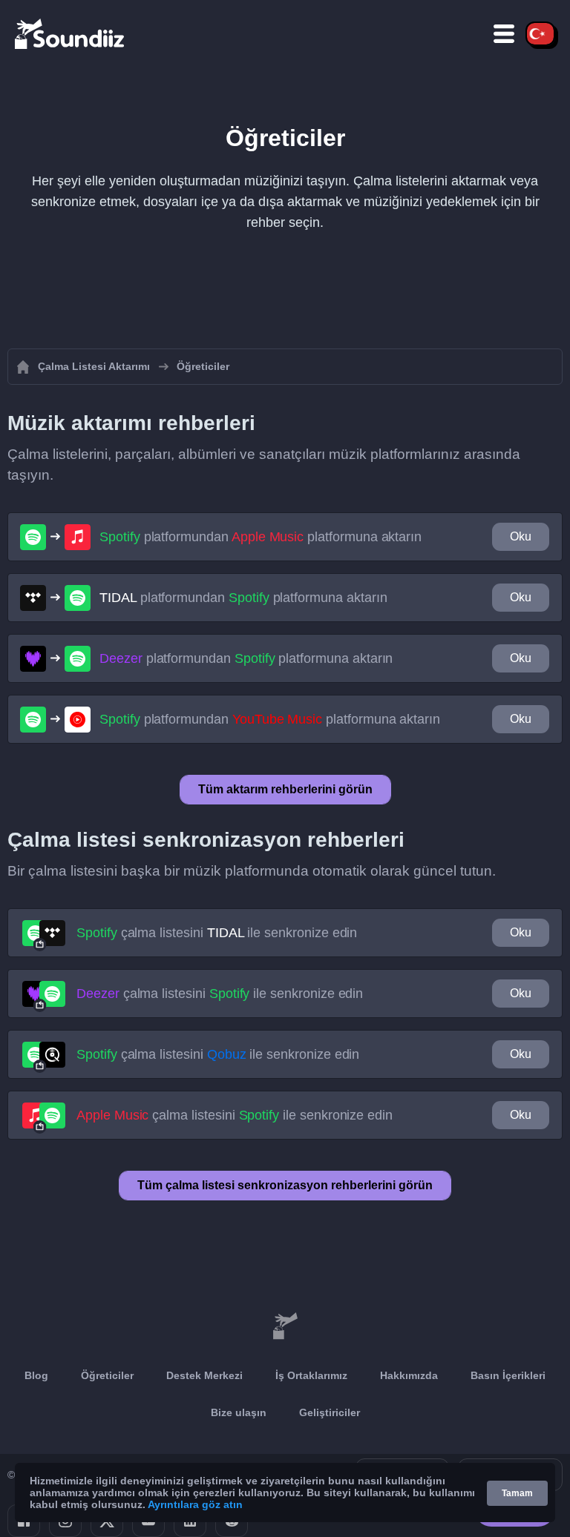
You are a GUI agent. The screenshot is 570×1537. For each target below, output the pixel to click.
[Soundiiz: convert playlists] (285, 1326)
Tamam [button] (517, 1493)
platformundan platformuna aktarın (260, 536)
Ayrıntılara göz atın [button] (195, 1504)
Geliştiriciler (329, 1412)
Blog (36, 1375)
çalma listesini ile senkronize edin (216, 932)
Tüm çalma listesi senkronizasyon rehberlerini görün (285, 1185)
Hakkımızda (409, 1375)
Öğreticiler (107, 1375)
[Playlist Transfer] (70, 33)
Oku (520, 536)
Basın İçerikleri (508, 1375)
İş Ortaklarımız (311, 1375)
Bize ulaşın (238, 1412)
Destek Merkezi (204, 1375)
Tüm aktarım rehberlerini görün (285, 789)
